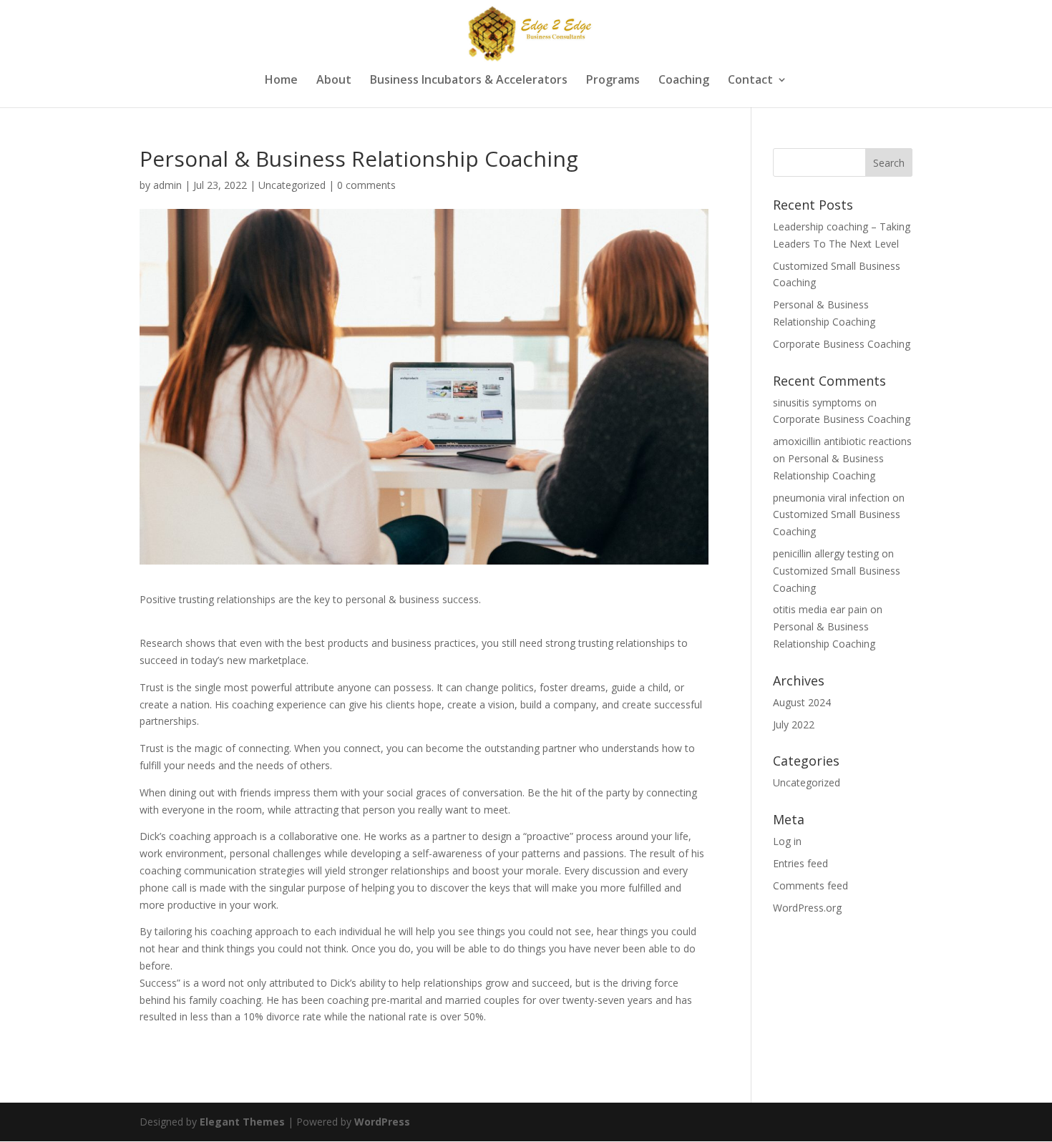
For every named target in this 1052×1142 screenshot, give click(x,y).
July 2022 (793, 724)
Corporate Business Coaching (841, 344)
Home (281, 80)
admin (167, 185)
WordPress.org (807, 907)
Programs (613, 80)
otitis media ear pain (820, 609)
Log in (787, 841)
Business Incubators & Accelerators (469, 80)
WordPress (382, 1121)
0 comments (366, 185)
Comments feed (810, 885)
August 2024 (802, 702)
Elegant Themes (242, 1121)
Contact (750, 80)
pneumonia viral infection (831, 497)
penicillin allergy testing (826, 553)
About (333, 80)
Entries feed (800, 863)
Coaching (683, 80)
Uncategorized (292, 185)
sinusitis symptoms (817, 402)
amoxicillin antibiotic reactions (842, 441)
